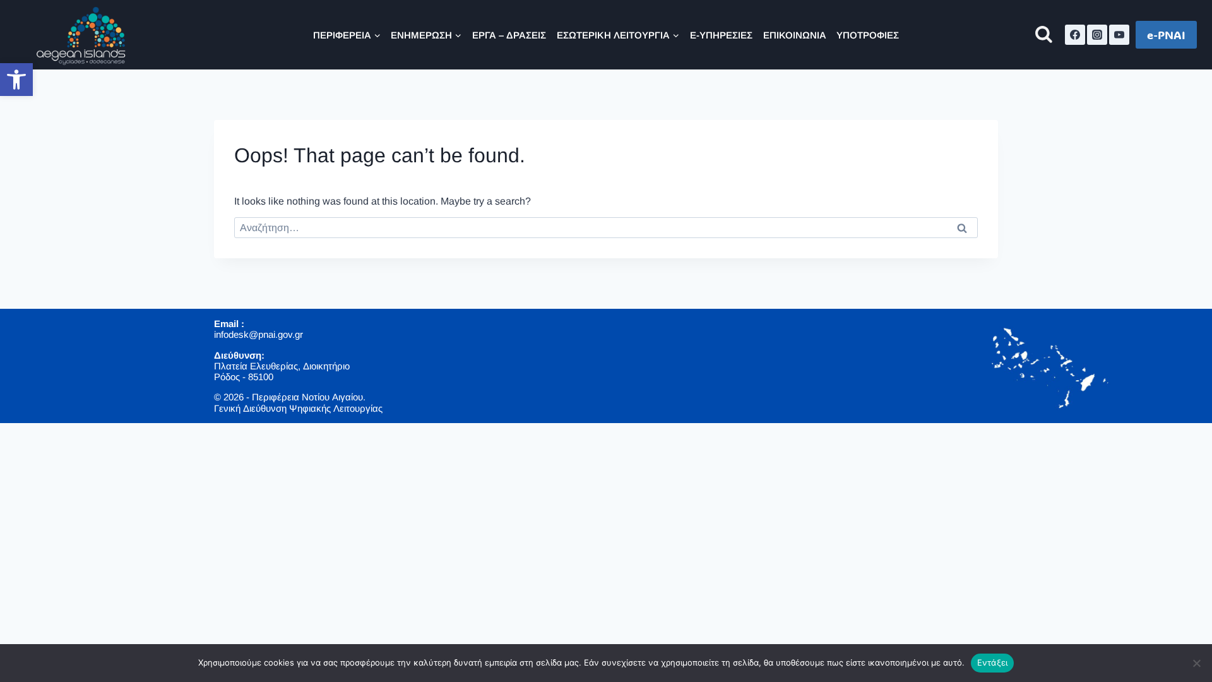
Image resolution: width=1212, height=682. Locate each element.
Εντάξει (992, 662)
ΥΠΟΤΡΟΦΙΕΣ (867, 35)
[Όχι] (1196, 663)
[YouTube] (1119, 35)
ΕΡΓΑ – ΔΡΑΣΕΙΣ (509, 35)
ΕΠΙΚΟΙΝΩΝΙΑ (794, 35)
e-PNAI (1166, 34)
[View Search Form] (1044, 35)
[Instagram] (1097, 35)
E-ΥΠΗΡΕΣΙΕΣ (721, 35)
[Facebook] (1075, 35)
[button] (16, 79)
